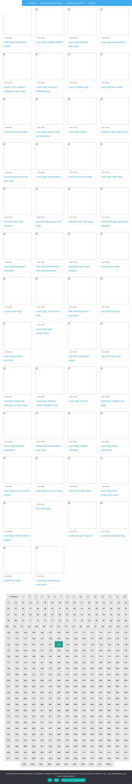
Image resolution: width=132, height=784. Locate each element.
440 (91, 764)
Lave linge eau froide (111, 87)
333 (58, 722)
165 (33, 656)
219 (109, 674)
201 (83, 668)
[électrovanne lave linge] (82, 155)
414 (109, 752)
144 (109, 644)
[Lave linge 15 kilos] (82, 380)
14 (110, 596)
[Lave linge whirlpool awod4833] (17, 424)
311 (125, 710)
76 (67, 620)
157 (92, 650)
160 (117, 650)
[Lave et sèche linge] (82, 66)
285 (33, 704)
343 (16, 728)
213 (58, 674)
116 (125, 632)
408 (58, 752)
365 (75, 734)
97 (95, 626)
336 (83, 722)
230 (75, 680)
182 (50, 662)
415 (117, 752)
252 (8, 692)
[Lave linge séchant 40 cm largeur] (17, 514)
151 (42, 650)
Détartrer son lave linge (81, 221)
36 (23, 608)
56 (45, 614)
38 (38, 608)
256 (42, 692)
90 (44, 626)
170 (75, 656)
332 (50, 722)
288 (58, 704)
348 (58, 728)
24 (60, 602)
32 (119, 602)
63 (97, 614)
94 (73, 626)
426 (83, 758)
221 (125, 674)
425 (75, 758)
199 (67, 668)
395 (75, 746)
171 (83, 656)
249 (109, 686)
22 (45, 602)
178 (16, 662)
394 (67, 746)
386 (125, 740)
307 (92, 710)
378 (58, 740)
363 (58, 734)
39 (45, 608)
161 (125, 650)
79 (89, 620)
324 (109, 716)
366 (83, 734)
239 (25, 686)
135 (33, 644)
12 (95, 596)
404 (25, 752)
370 (117, 734)
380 (75, 740)
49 (119, 608)
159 (109, 650)
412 (92, 752)
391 (42, 746)
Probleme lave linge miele (114, 131)
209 (25, 674)
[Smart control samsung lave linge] (17, 155)
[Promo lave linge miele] (17, 110)
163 (16, 656)
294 (109, 704)
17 (8, 602)
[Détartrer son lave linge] (82, 200)
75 (60, 620)
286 (42, 704)
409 (67, 752)
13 (103, 596)
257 (50, 692)
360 (33, 734)
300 (33, 710)
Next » (109, 764)
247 (92, 686)
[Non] (128, 777)
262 (92, 692)
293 (100, 704)
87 (22, 626)
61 (82, 614)
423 (58, 758)
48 (111, 608)
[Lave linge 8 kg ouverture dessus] (17, 469)
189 (109, 662)
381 (83, 740)
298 (16, 710)
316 (42, 716)
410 (75, 752)
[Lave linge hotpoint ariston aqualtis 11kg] (50, 380)
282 (8, 704)
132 (8, 644)
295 (117, 704)
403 (16, 752)
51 (8, 614)
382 (92, 740)
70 (23, 620)
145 (117, 644)
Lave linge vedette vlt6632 (49, 42)
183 (58, 662)
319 (67, 716)
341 (125, 722)
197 (50, 668)
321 (83, 716)
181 (42, 662)
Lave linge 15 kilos (78, 401)
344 (25, 728)
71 (30, 620)
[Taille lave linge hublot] (82, 469)
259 (67, 692)
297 (8, 710)
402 (8, 752)
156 (83, 650)
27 (82, 602)
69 (16, 620)
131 (125, 638)
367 (92, 734)
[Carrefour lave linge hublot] (82, 335)
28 (89, 602)
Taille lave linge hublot (80, 490)
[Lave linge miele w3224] (114, 21)
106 (42, 632)
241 (42, 686)
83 (119, 620)
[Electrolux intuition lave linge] (114, 380)
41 (60, 608)
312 (8, 716)
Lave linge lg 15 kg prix (80, 535)
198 (58, 668)
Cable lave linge (12, 580)
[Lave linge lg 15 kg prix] (82, 514)
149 (25, 650)
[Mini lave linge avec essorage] (82, 290)
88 (29, 626)
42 (67, 608)
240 (33, 686)
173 (100, 656)
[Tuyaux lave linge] (17, 290)
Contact (92, 3)
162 (8, 656)
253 (16, 692)
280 (117, 698)
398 (100, 746)
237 (8, 686)
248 (100, 686)
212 (50, 674)
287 (50, 704)
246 (83, 686)
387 (8, 746)
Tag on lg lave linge (111, 356)
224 (25, 680)
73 (45, 620)
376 (42, 740)
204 (109, 668)
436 (57, 764)
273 (58, 698)
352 (92, 728)
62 (89, 614)
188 (100, 662)
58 (60, 614)
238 (16, 686)
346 (42, 728)
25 (67, 602)
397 (92, 746)
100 (118, 626)
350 (75, 728)
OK (50, 780)
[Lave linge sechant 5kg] (114, 514)
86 (15, 626)
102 (8, 632)
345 (33, 728)
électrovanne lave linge (80, 176)
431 (125, 758)
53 (23, 614)
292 (92, 704)
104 (25, 632)
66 (119, 614)
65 (111, 614)
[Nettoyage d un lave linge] (50, 469)
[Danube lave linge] (114, 245)
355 (117, 728)
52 (16, 614)
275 (75, 698)
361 (42, 734)
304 (67, 710)
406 (42, 752)
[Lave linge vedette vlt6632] (50, 21)
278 (100, 698)
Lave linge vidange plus (48, 176)
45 (89, 608)
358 (16, 734)
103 (16, 632)
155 (75, 650)
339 (109, 722)
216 (83, 674)
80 (97, 620)
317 (50, 716)
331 (42, 722)
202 (92, 668)
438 (74, 764)
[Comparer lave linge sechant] (82, 245)
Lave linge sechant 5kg (113, 535)
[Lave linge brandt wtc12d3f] (17, 335)
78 (82, 620)
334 (67, 722)
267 (8, 698)
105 (33, 632)
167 (50, 656)
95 (81, 626)
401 (125, 746)
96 (88, 626)
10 (81, 596)
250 (117, 686)
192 (8, 668)
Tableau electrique (75, 3)
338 (100, 722)
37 (30, 608)
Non (56, 780)
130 (117, 638)
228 (58, 680)
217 (92, 674)
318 (58, 716)
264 (109, 692)
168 (58, 656)
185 (75, 662)
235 (117, 680)
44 (82, 608)
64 (104, 614)
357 (8, 734)
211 (42, 674)
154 (67, 650)
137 (50, 644)
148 (16, 650)
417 (8, 758)
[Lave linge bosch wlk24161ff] (114, 424)
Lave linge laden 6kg (111, 176)
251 (125, 686)
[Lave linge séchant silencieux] (82, 21)
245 (75, 686)
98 (103, 626)
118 (16, 638)
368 (100, 734)
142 (92, 644)
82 (111, 620)
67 (126, 614)
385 (117, 740)
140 (75, 644)
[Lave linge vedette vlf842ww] (82, 424)
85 (7, 626)
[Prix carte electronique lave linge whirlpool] (50, 245)
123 (58, 638)
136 (41, 644)
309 (109, 710)
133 (16, 644)
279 (109, 698)
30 (104, 602)
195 (33, 668)
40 (52, 608)
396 (83, 746)
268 (16, 698)
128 (100, 638)
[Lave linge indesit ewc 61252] (17, 21)
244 (67, 686)
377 (50, 740)
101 (126, 626)
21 (38, 602)
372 (8, 740)
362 (50, 734)
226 (42, 680)
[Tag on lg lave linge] (114, 335)
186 (83, 662)
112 (92, 632)
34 (8, 608)
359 (25, 734)
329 (25, 722)
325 (117, 716)
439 (82, 764)
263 (100, 692)
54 (30, 614)
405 (33, 752)
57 (52, 614)
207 (8, 674)
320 (75, 716)
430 (117, 758)
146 (126, 644)
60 (74, 614)
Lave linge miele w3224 (113, 42)
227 (50, 680)
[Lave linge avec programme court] (114, 469)
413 (100, 752)
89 (37, 626)
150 (33, 650)
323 (100, 716)
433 (32, 764)
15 (117, 596)
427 (92, 758)
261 (83, 692)
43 (74, 608)
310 (117, 710)
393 (58, 746)
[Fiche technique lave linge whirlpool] (114, 200)
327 (8, 722)
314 (25, 716)
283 (16, 704)
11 (88, 596)
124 (67, 638)
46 (97, 608)
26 (74, 602)
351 (83, 728)
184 (67, 662)
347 (50, 728)
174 (109, 656)
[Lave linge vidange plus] (50, 155)
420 (33, 758)
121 (42, 638)
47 (104, 608)
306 (83, 710)
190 (117, 662)
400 (117, 746)
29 (97, 602)
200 (75, 668)
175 (117, 656)
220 (117, 674)
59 (67, 614)
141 (84, 644)
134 (25, 644)
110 (75, 632)
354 (109, 728)
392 (50, 746)
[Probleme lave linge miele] (114, 110)
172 (92, 656)
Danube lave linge (110, 266)
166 (42, 656)
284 (25, 704)
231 (83, 680)
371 (125, 734)
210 (33, 674)
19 (23, 602)
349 (67, 728)
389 (25, 746)
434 (41, 764)
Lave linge (31, 3)
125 (75, 638)
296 (125, 704)
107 (50, 632)
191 (125, 662)
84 (126, 620)
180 (33, 662)
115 (117, 632)
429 (109, 758)
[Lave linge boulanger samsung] (17, 245)
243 (58, 686)
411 (83, 752)
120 (33, 638)
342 (8, 728)
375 (33, 740)
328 (16, 722)
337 (92, 722)
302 (50, 710)
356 (125, 728)
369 (109, 734)
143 (100, 644)
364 (67, 734)
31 (111, 602)
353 (100, 728)
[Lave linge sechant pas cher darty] (50, 559)
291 (83, 704)
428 (100, 758)
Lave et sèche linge (79, 87)
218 (100, 674)
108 (58, 632)
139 (67, 644)
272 (50, 698)
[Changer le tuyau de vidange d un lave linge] (17, 380)
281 (125, 698)
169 (67, 656)
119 (25, 638)
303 (58, 710)
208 (16, 674)
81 (104, 620)
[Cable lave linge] (17, 559)
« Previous (13, 596)
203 (100, 668)
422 (50, 758)
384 (109, 740)
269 (25, 698)
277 (92, 698)
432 (24, 764)
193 (16, 668)
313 (16, 716)
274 (67, 698)
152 (50, 650)
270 (33, 698)
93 (66, 626)
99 (110, 626)
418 (16, 758)
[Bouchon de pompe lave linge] (50, 200)
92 (59, 626)
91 (51, 626)
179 (25, 662)
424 (67, 758)
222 (8, 680)
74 (52, 620)
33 (126, 602)
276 (83, 698)
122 (50, 638)
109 (67, 632)
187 (92, 662)
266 (125, 692)
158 (100, 650)
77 (74, 620)
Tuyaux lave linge (13, 311)
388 (16, 746)
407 (50, 752)
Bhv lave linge (43, 508)
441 (99, 764)
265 (117, 692)
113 (100, 632)
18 (16, 602)
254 (25, 692)
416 (125, 752)
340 (117, 722)
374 (25, 740)
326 (125, 716)
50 (126, 608)
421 (42, 758)
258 (58, 692)
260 (75, 692)
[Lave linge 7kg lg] (82, 110)
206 (125, 668)
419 (25, 758)
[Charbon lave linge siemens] (17, 200)
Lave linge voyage (110, 311)
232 (92, 680)
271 (42, 698)
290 (75, 704)
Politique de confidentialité (73, 780)
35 (16, 608)
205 (117, 668)
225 (33, 680)
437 (66, 764)
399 (109, 746)
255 (33, 692)
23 (52, 602)
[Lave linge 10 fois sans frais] (50, 290)
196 (42, 668)
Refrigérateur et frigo (51, 3)
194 (25, 668)
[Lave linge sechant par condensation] (50, 110)
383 (100, 740)
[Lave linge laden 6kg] (114, 155)
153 (58, 650)
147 (8, 650)
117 (8, 638)
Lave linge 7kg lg (77, 131)
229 (67, 680)
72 (38, 620)
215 (75, 674)
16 (125, 596)
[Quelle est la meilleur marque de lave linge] (17, 66)
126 (83, 638)
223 (16, 680)
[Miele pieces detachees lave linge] (50, 424)
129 (109, 638)
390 (33, 746)
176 (125, 656)
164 (25, 656)
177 (8, 662)
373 (16, 740)
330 (33, 722)
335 (75, 722)
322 (92, 716)
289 (67, 704)
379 (67, 740)
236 (125, 680)
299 (25, 710)
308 (100, 710)
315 (33, 716)
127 (92, 638)
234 (109, 680)
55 (38, 614)
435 (49, 764)
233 (100, 680)
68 (8, 620)
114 (109, 632)
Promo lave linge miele (15, 131)
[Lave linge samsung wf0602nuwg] (50, 66)
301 (42, 710)
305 (75, 710)
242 (50, 686)
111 (83, 632)
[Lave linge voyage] (114, 290)
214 (67, 674)
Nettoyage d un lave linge (49, 490)
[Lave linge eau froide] (114, 66)
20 (30, 602)
